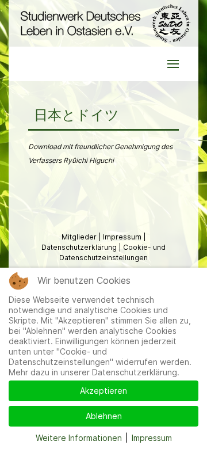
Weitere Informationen (79, 438)
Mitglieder (80, 237)
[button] (173, 64)
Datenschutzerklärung (79, 247)
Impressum (123, 237)
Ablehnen (104, 416)
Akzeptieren (103, 390)
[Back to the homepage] (103, 23)
